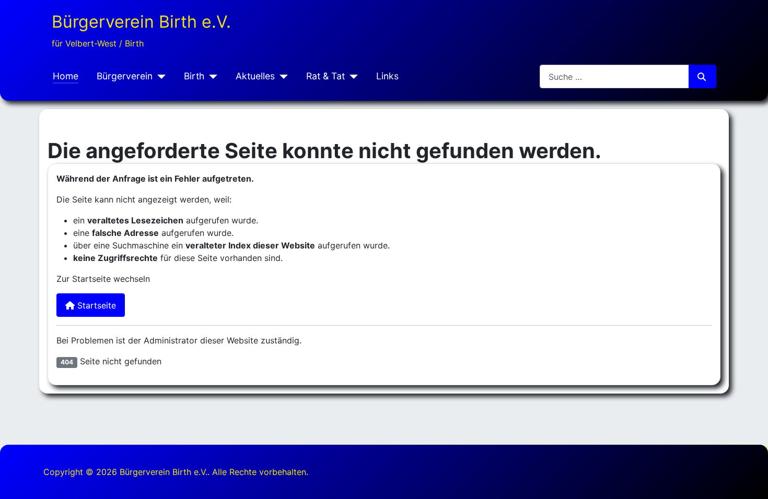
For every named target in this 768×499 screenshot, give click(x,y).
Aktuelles (255, 75)
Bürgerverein (125, 75)
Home (65, 75)
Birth (194, 75)
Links (387, 75)
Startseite (95, 305)
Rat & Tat (325, 75)
